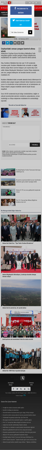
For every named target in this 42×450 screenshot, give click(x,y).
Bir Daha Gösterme (17, 32)
